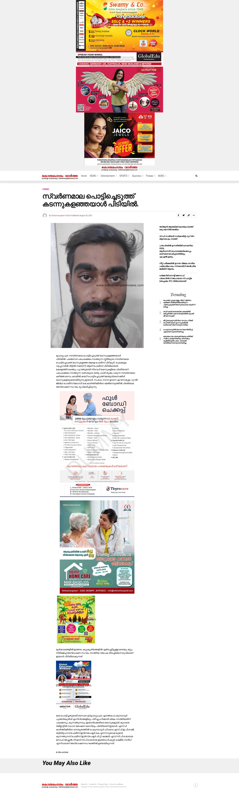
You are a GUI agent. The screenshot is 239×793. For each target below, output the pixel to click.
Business (136, 175)
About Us (84, 784)
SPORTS (123, 175)
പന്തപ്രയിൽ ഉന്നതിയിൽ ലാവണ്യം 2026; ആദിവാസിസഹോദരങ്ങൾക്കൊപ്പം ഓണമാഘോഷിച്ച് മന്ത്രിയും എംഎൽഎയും (176, 251)
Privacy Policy (103, 784)
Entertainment (108, 175)
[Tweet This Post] (183, 215)
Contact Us (93, 784)
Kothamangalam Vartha (61, 215)
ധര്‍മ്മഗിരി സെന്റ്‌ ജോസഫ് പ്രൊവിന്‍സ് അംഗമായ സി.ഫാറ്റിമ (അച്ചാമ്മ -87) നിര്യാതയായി (175, 278)
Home (84, 175)
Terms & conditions (116, 784)
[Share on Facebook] (178, 215)
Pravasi (149, 175)
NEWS (93, 175)
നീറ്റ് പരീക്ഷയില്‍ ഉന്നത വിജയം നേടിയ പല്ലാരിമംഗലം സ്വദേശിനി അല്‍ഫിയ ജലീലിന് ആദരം (177, 266)
